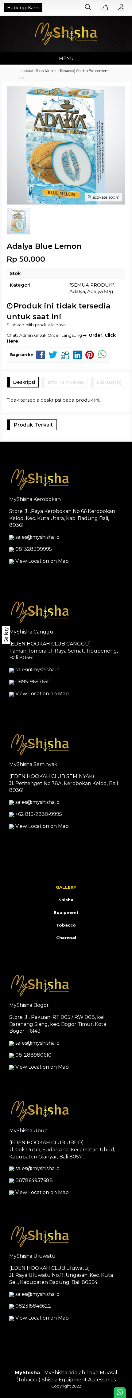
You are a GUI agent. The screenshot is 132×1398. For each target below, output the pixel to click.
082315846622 (33, 1306)
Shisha (66, 899)
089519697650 (33, 682)
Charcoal (66, 937)
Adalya (77, 291)
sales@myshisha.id (37, 537)
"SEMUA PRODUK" (91, 285)
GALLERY (66, 887)
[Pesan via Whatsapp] (105, 7)
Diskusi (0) (109, 382)
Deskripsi (24, 382)
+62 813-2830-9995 (38, 814)
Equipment (66, 912)
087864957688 (34, 1180)
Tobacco (66, 925)
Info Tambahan (66, 382)
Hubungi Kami (23, 7)
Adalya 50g (100, 291)
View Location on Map (41, 561)
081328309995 (33, 549)
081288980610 (33, 1055)
